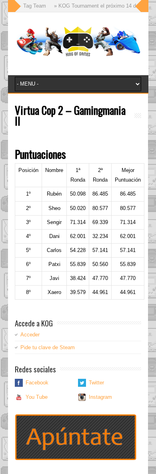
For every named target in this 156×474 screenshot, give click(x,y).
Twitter (96, 383)
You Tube (37, 397)
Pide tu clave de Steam (47, 347)
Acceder (30, 335)
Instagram (100, 397)
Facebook (37, 383)
